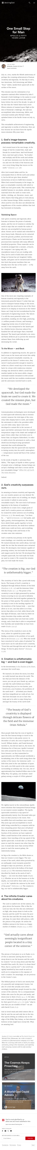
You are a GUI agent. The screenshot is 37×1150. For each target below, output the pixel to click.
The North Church (27, 1036)
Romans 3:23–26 (16, 639)
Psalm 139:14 (11, 626)
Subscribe (30, 1138)
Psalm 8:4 (13, 1007)
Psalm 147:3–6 (18, 1002)
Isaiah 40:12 (6, 871)
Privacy (19, 1145)
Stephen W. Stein (7, 1036)
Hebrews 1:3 (16, 886)
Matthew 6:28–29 (8, 588)
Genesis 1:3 (18, 518)
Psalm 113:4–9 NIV (25, 927)
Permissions (13, 1145)
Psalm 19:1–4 (12, 591)
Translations (5, 1145)
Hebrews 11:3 (6, 515)
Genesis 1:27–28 (15, 168)
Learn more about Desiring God (14, 1124)
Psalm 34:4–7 (22, 997)
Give (33, 1145)
